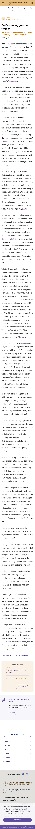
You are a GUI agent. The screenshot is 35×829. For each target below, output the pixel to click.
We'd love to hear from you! (19, 700)
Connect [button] (6, 742)
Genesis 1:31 (7, 141)
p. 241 (22, 337)
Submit (12, 712)
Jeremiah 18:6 (7, 239)
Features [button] (6, 754)
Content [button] (6, 750)
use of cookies (20, 813)
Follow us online (14, 774)
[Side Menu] (3, 3)
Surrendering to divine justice (16, 671)
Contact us (19, 734)
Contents (23, 687)
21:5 (16, 400)
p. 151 (21, 323)
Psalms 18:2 (12, 81)
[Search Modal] (32, 3)
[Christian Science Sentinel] (18, 3)
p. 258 (24, 209)
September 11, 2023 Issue (13, 19)
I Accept (17, 820)
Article (8, 18)
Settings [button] (6, 762)
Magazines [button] (7, 746)
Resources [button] (7, 758)
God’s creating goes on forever (14, 27)
